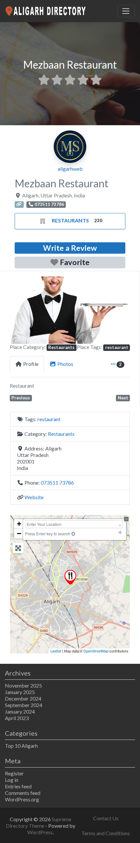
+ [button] (19, 524)
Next (123, 397)
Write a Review (70, 247)
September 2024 (23, 705)
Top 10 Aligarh (21, 746)
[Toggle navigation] (126, 11)
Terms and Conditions (105, 833)
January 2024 (20, 711)
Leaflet (55, 650)
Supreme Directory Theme (38, 822)
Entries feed (18, 786)
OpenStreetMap (95, 650)
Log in (11, 780)
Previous (20, 397)
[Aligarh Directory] (46, 10)
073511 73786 (57, 482)
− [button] (19, 533)
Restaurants (70, 220)
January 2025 (20, 692)
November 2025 (23, 685)
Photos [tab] (65, 364)
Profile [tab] (30, 364)
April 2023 (17, 718)
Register (14, 773)
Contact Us (106, 818)
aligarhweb (70, 169)
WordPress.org (22, 799)
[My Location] (73, 533)
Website (34, 497)
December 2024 (23, 698)
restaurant (116, 347)
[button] (19, 310)
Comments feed (22, 793)
